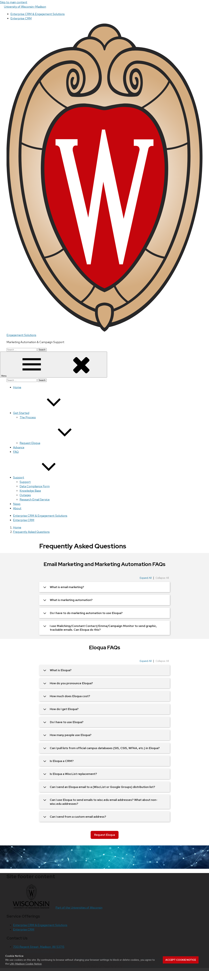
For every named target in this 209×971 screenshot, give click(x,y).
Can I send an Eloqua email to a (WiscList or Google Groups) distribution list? (102, 787)
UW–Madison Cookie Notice (26, 963)
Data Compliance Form (35, 486)
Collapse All (162, 578)
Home (17, 387)
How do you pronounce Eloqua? (71, 683)
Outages (25, 495)
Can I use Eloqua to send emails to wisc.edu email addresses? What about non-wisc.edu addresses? (103, 801)
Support (18, 477)
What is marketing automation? (71, 600)
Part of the (79, 907)
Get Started (21, 413)
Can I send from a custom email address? (78, 816)
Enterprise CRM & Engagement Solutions (37, 14)
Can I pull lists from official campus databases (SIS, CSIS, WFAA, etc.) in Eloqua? (105, 748)
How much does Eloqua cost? (70, 696)
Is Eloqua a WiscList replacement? (73, 774)
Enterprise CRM (21, 18)
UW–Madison (25, 6)
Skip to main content (13, 2)
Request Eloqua (30, 443)
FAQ (16, 452)
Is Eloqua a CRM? (62, 761)
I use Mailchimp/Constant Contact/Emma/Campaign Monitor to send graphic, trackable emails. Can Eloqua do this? (103, 627)
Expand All (146, 578)
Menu (4, 376)
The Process (28, 417)
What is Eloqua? (61, 670)
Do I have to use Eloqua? (66, 722)
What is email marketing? (67, 587)
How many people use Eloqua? (70, 735)
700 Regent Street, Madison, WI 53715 (38, 947)
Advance (18, 447)
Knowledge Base (30, 491)
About (17, 508)
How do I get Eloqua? (64, 709)
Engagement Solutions (21, 335)
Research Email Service (35, 499)
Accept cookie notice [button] (180, 960)
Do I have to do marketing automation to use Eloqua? (86, 613)
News (16, 504)
